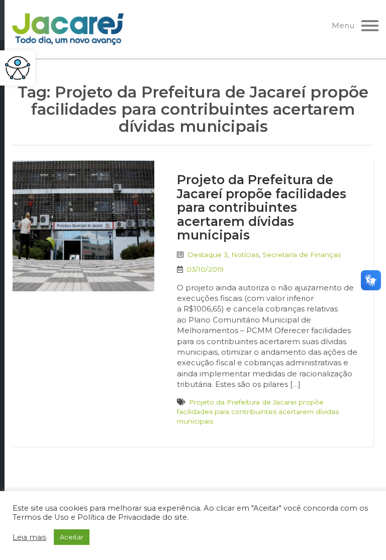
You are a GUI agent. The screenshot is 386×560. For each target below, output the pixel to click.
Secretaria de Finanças (301, 255)
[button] (17, 68)
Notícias (245, 255)
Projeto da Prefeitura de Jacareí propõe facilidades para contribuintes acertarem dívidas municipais (261, 207)
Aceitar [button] (71, 537)
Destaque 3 (207, 255)
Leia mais (29, 537)
